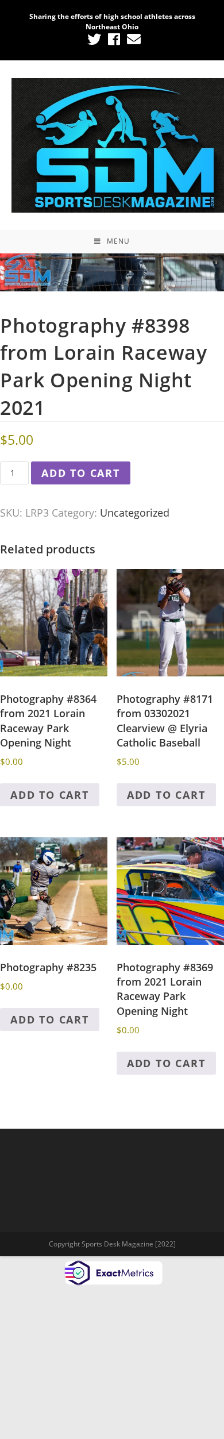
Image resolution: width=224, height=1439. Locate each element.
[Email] (132, 39)
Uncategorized (134, 513)
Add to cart (80, 473)
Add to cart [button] (49, 795)
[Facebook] (114, 39)
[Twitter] (94, 39)
